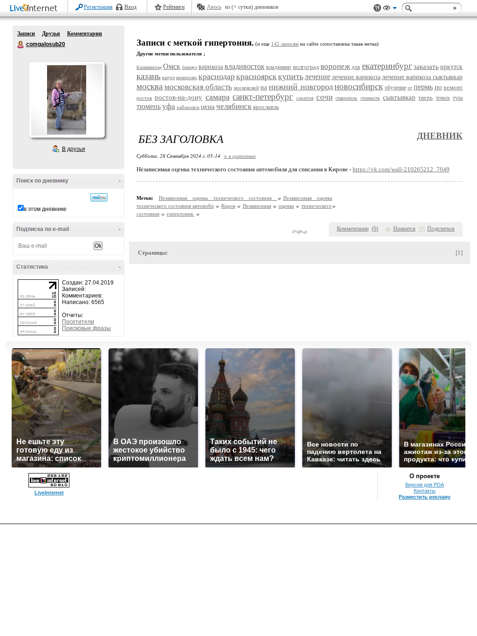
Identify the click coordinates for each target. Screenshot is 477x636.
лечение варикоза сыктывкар (422, 77)
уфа (168, 106)
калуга (168, 77)
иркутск (451, 66)
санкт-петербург (262, 96)
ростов (144, 98)
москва (149, 86)
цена (208, 106)
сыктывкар (399, 97)
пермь (423, 87)
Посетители (78, 321)
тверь (425, 97)
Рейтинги (173, 7)
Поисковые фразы (86, 328)
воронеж (335, 66)
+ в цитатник (240, 155)
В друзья (73, 149)
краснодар (216, 76)
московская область (198, 86)
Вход (130, 7)
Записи (26, 33)
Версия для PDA (424, 484)
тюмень (148, 106)
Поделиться (441, 228)
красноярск (256, 76)
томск (443, 98)
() (375, 228)
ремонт (453, 87)
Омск (171, 66)
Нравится (404, 228)
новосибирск (358, 86)
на (263, 87)
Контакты (425, 491)
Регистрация (98, 7)
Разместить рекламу (424, 497)
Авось (214, 7)
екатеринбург (387, 66)
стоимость (370, 98)
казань (148, 76)
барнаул (189, 67)
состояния (147, 214)
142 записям (285, 44)
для (356, 67)
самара (217, 96)
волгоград (306, 66)
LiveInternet (35, 9)
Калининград (149, 67)
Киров (228, 206)
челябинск (234, 106)
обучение (395, 87)
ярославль (266, 106)
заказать (426, 66)
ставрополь (346, 98)
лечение (317, 77)
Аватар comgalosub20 (67, 100)
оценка (286, 206)
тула (458, 98)
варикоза (210, 66)
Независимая (257, 206)
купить (290, 76)
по (438, 87)
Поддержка (377, 8)
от (410, 87)
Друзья (51, 33)
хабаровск (188, 107)
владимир (278, 66)
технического (316, 206)
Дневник (440, 136)
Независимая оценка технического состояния (218, 198)
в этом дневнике (45, 209)
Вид (390, 9)
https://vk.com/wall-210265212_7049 (401, 169)
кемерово (186, 77)
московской (246, 87)
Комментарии (84, 33)
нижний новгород (301, 86)
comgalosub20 (21, 44)
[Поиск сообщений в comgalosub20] (99, 197)
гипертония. (180, 214)
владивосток (245, 66)
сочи (324, 97)
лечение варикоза (356, 77)
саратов (304, 98)
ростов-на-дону (178, 97)
